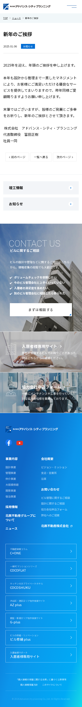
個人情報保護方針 (29, 684)
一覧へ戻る (41, 157)
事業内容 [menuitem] (11, 459)
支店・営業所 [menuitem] (49, 473)
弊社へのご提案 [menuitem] (50, 515)
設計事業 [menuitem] (10, 467)
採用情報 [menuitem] (11, 507)
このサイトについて (52, 684)
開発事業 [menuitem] (10, 490)
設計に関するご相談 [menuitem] (53, 503)
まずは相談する (41, 309)
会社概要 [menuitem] (47, 459)
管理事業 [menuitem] (10, 473)
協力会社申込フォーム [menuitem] (54, 509)
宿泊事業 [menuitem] (10, 496)
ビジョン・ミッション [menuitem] (54, 467)
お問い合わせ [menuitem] (50, 489)
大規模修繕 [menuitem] (12, 484)
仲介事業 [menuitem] (10, 479)
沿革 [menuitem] (43, 479)
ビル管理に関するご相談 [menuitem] (55, 498)
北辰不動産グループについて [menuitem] (20, 517)
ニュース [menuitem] (11, 528)
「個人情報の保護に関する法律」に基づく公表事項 (41, 679)
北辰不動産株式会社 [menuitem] (55, 526)
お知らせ (28, 46)
